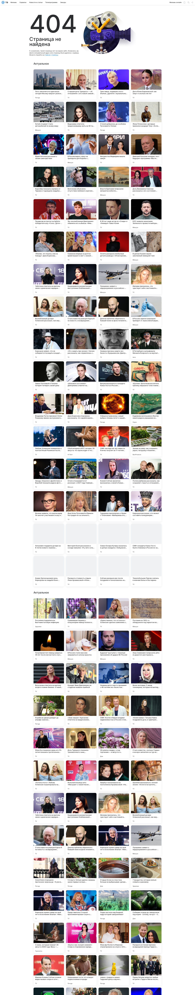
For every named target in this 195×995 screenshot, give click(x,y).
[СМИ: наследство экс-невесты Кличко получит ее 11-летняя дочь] (114, 441)
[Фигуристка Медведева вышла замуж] (114, 149)
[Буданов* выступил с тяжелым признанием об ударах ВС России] (114, 775)
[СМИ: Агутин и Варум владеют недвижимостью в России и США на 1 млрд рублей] (114, 840)
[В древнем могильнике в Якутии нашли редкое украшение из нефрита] (146, 409)
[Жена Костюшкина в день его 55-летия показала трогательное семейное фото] (49, 873)
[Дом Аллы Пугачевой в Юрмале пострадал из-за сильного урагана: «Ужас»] (81, 506)
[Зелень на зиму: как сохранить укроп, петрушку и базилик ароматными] (146, 441)
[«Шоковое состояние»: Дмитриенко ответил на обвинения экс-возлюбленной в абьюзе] (81, 376)
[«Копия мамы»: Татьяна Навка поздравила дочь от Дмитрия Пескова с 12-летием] (146, 840)
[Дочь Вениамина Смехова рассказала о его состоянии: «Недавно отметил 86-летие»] (146, 182)
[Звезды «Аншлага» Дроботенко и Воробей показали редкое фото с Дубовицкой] (49, 474)
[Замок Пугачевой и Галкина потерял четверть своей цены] (49, 376)
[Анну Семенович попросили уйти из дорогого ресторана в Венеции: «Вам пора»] (146, 775)
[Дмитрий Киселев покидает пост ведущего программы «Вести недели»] (146, 149)
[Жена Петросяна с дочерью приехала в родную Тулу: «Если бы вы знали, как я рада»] (146, 117)
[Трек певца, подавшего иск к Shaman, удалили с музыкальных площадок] (114, 84)
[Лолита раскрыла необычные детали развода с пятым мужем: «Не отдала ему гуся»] (114, 247)
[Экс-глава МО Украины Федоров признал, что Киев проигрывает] (114, 636)
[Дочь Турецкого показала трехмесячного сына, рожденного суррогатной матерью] (81, 873)
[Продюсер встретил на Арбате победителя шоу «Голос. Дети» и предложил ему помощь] (49, 214)
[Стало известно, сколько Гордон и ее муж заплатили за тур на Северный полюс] (146, 873)
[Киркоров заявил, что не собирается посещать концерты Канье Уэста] (49, 344)
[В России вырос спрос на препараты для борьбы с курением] (81, 149)
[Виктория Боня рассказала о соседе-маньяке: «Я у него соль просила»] (81, 539)
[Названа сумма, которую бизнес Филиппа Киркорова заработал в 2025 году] (146, 636)
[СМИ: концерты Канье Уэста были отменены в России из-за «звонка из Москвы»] (146, 539)
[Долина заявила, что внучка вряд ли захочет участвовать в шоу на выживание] (49, 506)
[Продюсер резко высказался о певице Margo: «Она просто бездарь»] (49, 668)
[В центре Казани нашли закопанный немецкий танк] (146, 247)
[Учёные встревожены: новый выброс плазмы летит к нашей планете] (114, 409)
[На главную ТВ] (6, 2)
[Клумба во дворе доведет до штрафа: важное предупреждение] (49, 840)
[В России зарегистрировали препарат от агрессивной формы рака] (146, 311)
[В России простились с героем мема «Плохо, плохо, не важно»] (81, 701)
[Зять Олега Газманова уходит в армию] (114, 604)
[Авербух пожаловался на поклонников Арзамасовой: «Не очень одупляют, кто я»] (114, 905)
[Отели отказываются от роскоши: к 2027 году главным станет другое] (81, 474)
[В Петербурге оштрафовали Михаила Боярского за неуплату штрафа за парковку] (146, 344)
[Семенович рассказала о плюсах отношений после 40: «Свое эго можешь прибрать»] (146, 604)
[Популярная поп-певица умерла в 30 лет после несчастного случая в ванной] (49, 775)
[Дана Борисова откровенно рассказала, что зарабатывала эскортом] (81, 409)
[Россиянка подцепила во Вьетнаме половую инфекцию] (49, 743)
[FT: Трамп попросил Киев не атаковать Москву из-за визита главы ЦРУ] (49, 604)
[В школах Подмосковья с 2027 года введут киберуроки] (146, 701)
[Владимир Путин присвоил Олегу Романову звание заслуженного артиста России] (49, 409)
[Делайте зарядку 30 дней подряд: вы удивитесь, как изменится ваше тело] (114, 701)
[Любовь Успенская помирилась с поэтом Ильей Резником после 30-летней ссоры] (49, 441)
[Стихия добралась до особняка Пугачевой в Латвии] (114, 117)
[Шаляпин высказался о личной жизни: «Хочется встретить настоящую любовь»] (146, 905)
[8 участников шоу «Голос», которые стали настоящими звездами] (49, 701)
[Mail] (3, 2)
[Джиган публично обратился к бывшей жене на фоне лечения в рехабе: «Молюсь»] (114, 311)
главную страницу (51, 55)
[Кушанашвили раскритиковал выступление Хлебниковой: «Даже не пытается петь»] (81, 279)
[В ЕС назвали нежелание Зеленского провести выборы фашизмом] (146, 214)
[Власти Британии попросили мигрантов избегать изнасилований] (114, 182)
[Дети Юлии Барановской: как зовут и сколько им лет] (146, 84)
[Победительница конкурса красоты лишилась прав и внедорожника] (81, 636)
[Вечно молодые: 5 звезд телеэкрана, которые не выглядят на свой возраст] (146, 808)
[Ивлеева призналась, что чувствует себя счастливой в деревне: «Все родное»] (146, 279)
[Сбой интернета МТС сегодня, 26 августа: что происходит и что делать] (81, 441)
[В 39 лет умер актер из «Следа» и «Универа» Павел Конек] (114, 214)
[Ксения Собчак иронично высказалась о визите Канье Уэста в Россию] (114, 474)
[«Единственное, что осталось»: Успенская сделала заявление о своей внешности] (114, 743)
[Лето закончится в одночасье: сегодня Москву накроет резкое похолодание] (49, 84)
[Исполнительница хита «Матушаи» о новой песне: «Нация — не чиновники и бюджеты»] (81, 905)
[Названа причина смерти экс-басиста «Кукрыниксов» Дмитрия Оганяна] (114, 344)
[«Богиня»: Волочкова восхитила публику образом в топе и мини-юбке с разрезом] (146, 376)
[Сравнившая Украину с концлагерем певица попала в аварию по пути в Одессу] (81, 743)
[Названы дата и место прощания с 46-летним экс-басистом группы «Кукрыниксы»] (114, 808)
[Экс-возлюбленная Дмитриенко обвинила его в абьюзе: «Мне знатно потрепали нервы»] (81, 214)
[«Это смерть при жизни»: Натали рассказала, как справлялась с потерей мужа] (81, 344)
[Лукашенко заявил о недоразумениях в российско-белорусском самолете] (114, 279)
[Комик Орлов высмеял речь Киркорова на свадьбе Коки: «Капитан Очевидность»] (49, 571)
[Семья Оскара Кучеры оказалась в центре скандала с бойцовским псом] (114, 539)
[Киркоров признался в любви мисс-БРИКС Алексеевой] (81, 668)
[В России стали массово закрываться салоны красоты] (81, 775)
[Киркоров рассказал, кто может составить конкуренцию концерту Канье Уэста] (146, 506)
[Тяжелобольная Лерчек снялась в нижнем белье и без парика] (146, 571)
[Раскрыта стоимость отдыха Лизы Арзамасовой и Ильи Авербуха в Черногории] (81, 571)
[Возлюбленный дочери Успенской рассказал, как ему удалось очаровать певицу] (49, 311)
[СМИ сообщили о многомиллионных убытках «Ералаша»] (146, 668)
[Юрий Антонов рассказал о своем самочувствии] (49, 149)
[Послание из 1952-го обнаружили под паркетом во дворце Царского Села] (146, 743)
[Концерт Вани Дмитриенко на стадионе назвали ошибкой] (81, 808)
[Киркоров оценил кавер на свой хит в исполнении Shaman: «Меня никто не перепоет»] (114, 970)
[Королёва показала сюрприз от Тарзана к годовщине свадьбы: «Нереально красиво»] (49, 182)
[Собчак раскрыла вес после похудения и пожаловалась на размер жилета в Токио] (114, 571)
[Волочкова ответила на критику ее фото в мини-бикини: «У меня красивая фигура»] (49, 808)
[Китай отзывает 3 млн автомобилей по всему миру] (49, 117)
